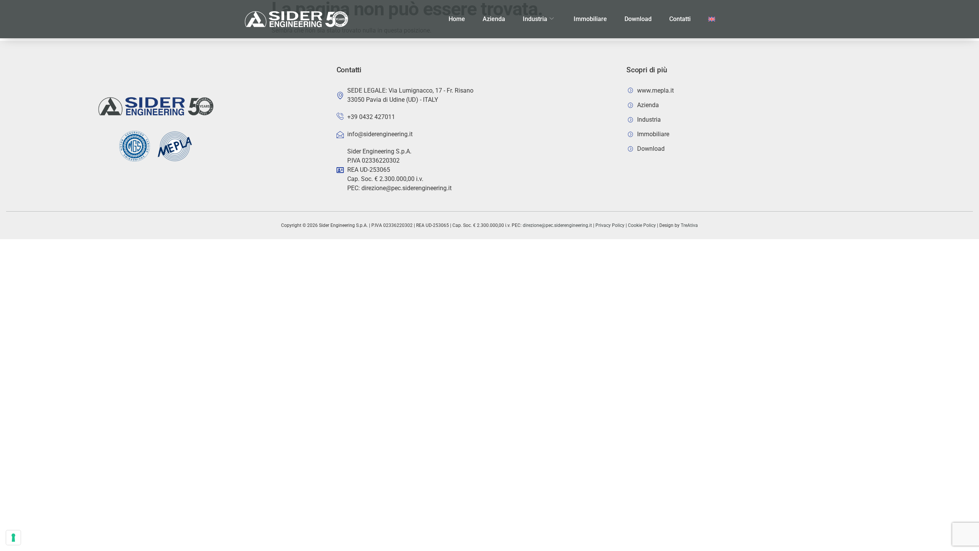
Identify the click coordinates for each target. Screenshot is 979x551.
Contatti (680, 19)
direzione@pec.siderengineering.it (557, 225)
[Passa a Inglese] (711, 19)
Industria (535, 19)
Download (638, 19)
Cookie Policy (642, 225)
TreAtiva (689, 225)
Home (457, 19)
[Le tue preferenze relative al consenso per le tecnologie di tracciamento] (13, 537)
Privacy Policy (609, 225)
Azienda (494, 19)
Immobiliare (590, 19)
